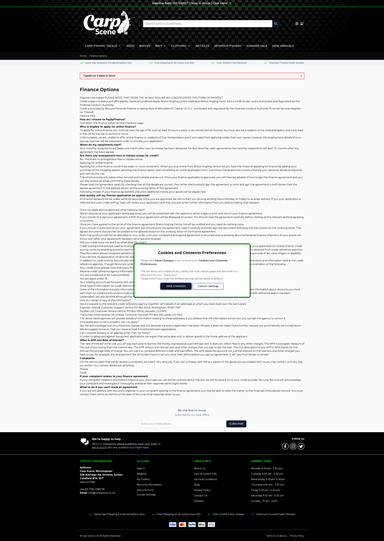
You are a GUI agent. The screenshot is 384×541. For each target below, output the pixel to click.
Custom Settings (208, 286)
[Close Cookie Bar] (247, 247)
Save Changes (176, 286)
